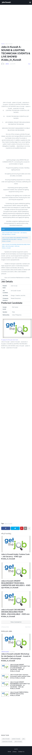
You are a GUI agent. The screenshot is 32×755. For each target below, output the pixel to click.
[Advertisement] (16, 22)
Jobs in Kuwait (8, 43)
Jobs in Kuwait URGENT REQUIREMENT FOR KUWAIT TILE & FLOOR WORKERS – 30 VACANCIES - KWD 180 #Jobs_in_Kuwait (20, 668)
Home (2, 43)
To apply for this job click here (9, 340)
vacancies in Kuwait (7, 741)
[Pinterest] (21, 528)
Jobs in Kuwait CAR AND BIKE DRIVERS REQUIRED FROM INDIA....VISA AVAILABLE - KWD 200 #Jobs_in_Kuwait (16, 246)
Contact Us (21, 751)
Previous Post (5, 627)
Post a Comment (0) (16, 622)
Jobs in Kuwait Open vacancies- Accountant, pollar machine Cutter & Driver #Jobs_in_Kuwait (20, 676)
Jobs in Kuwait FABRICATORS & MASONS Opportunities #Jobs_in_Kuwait (19, 693)
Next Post (27, 627)
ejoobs (16, 749)
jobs (23, 738)
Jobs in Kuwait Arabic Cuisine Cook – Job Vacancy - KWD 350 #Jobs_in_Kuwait (15, 556)
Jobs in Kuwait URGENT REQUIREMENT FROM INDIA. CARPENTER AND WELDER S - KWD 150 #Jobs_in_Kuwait (15, 239)
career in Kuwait (16, 738)
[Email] (25, 528)
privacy (15, 751)
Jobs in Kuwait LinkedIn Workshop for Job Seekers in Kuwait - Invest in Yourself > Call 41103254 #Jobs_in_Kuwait (15, 657)
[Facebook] (5, 528)
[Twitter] (15, 528)
